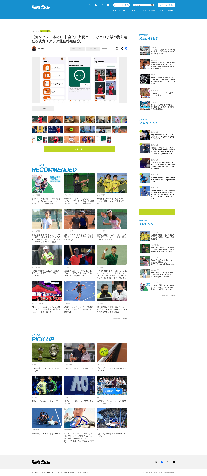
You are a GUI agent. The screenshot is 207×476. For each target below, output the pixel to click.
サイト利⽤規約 (48, 472)
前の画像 (43, 108)
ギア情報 (152, 10)
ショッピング (124, 10)
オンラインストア (120, 5)
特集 (144, 10)
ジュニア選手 (45, 31)
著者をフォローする (77, 48)
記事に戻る (80, 149)
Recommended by (117, 318)
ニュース (112, 10)
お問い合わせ (83, 472)
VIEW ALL (157, 212)
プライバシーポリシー (66, 472)
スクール (161, 10)
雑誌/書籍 (171, 10)
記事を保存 (93, 48)
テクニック (136, 10)
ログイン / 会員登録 (167, 5)
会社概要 (35, 472)
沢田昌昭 (41, 48)
